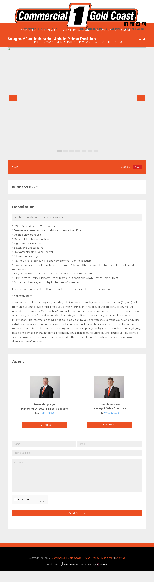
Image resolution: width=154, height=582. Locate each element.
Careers (99, 42)
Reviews (84, 42)
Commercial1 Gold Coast (66, 557)
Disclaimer (107, 557)
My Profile (44, 425)
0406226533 (111, 412)
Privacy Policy (91, 557)
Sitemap (120, 557)
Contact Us (115, 42)
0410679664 (47, 413)
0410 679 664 (72, 29)
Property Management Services (53, 42)
